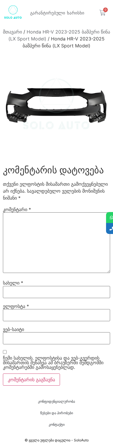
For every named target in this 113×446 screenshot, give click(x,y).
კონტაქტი (57, 424)
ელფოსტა (16, 306)
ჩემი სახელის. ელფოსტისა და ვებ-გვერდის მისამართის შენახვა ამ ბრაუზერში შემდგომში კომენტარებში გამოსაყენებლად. (53, 362)
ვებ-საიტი (13, 329)
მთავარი (12, 32)
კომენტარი (17, 209)
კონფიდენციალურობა (56, 401)
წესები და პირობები (56, 413)
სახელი (13, 282)
